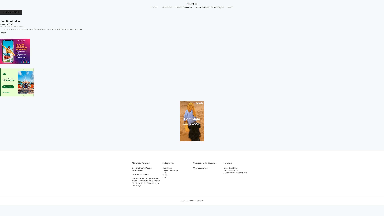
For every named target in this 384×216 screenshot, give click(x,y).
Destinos (155, 7)
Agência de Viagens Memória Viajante (210, 7)
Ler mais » (3, 33)
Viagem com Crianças (170, 170)
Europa (165, 175)
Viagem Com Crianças (184, 7)
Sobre (230, 7)
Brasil (165, 173)
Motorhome (167, 7)
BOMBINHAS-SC (6, 24)
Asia (164, 177)
